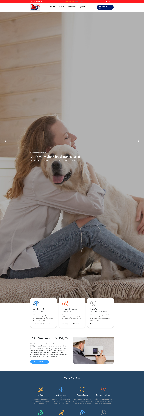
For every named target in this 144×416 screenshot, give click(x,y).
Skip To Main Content (36, 1)
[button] (5, 141)
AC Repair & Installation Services (41, 323)
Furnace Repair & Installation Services (71, 323)
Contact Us (93, 323)
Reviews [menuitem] (92, 7)
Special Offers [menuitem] (72, 6)
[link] (36, 1)
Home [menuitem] (44, 7)
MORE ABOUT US (40, 362)
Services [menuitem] (61, 6)
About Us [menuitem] (52, 6)
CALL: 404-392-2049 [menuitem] (104, 7)
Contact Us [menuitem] (82, 7)
